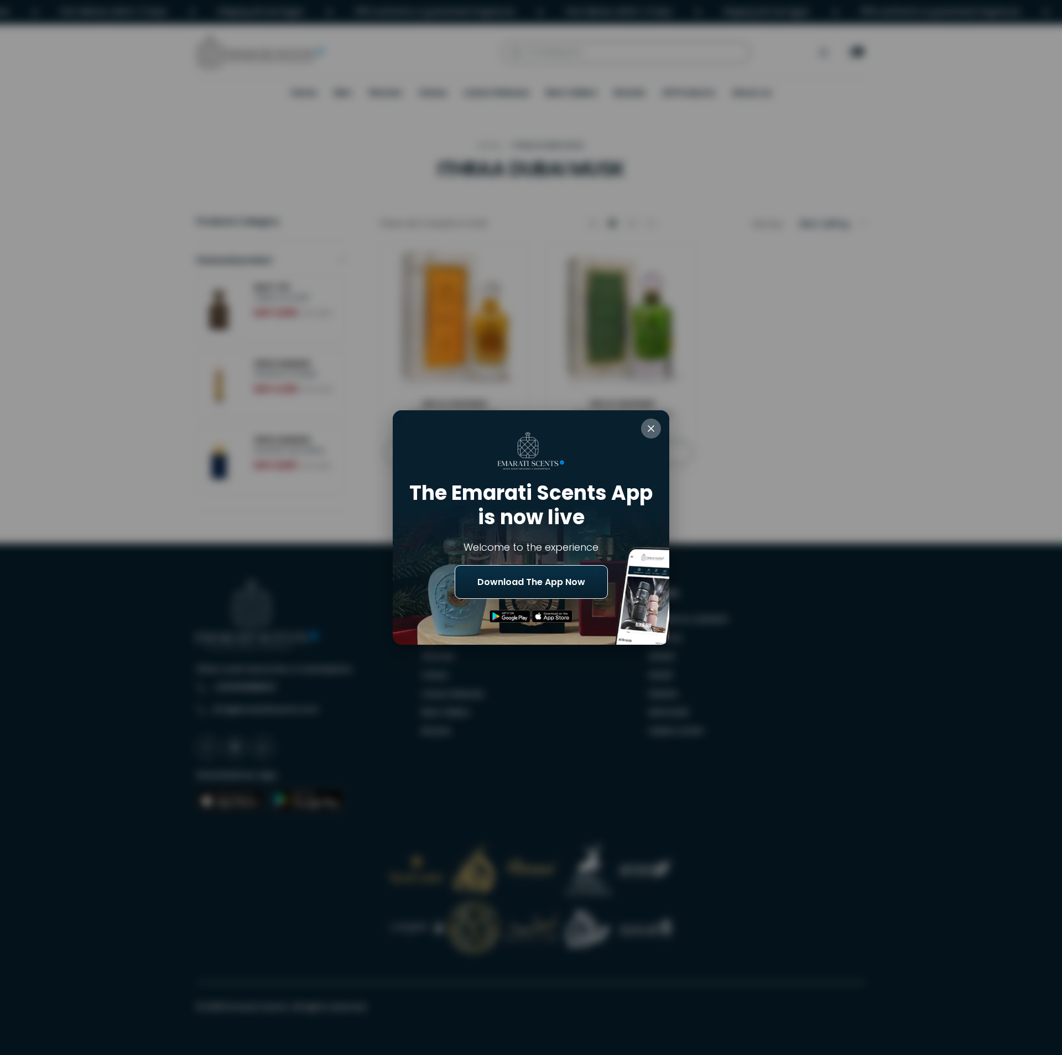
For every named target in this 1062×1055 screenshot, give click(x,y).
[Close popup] (651, 428)
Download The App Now (531, 582)
